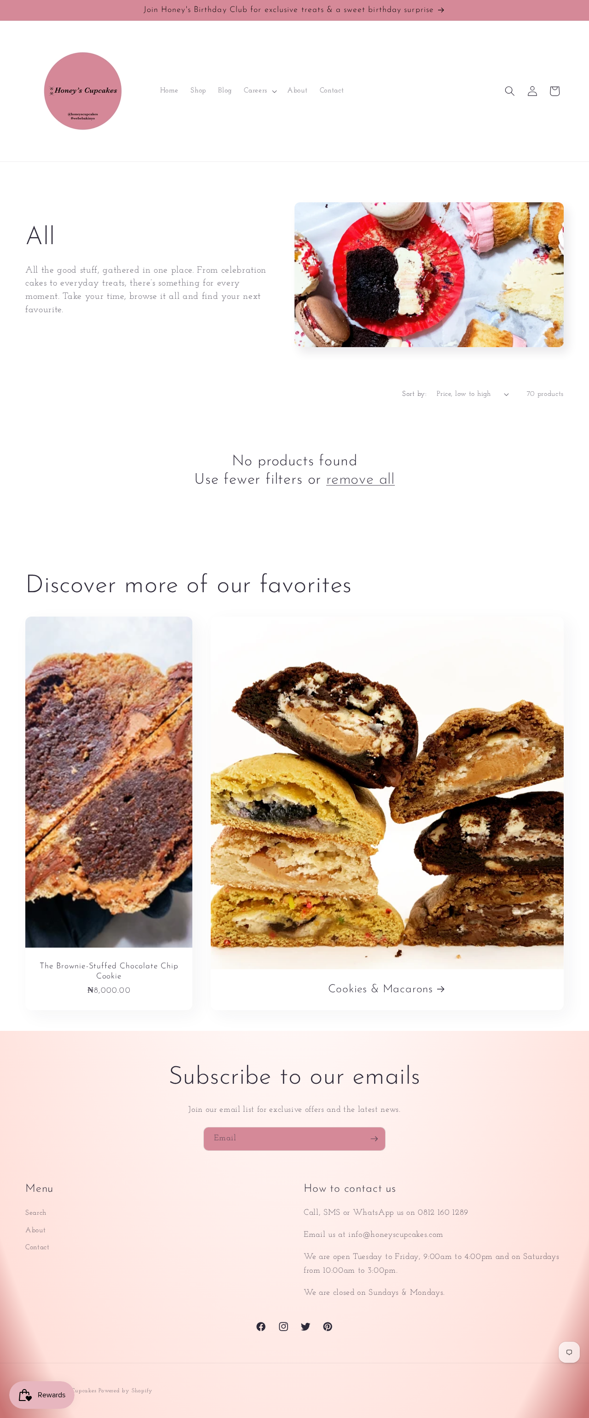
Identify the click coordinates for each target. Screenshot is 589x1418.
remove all (360, 480)
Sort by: (414, 394)
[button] (259, 91)
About (35, 1230)
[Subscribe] (374, 1139)
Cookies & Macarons (380, 989)
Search (35, 1213)
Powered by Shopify (125, 1391)
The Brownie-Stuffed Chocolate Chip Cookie (109, 971)
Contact (37, 1247)
